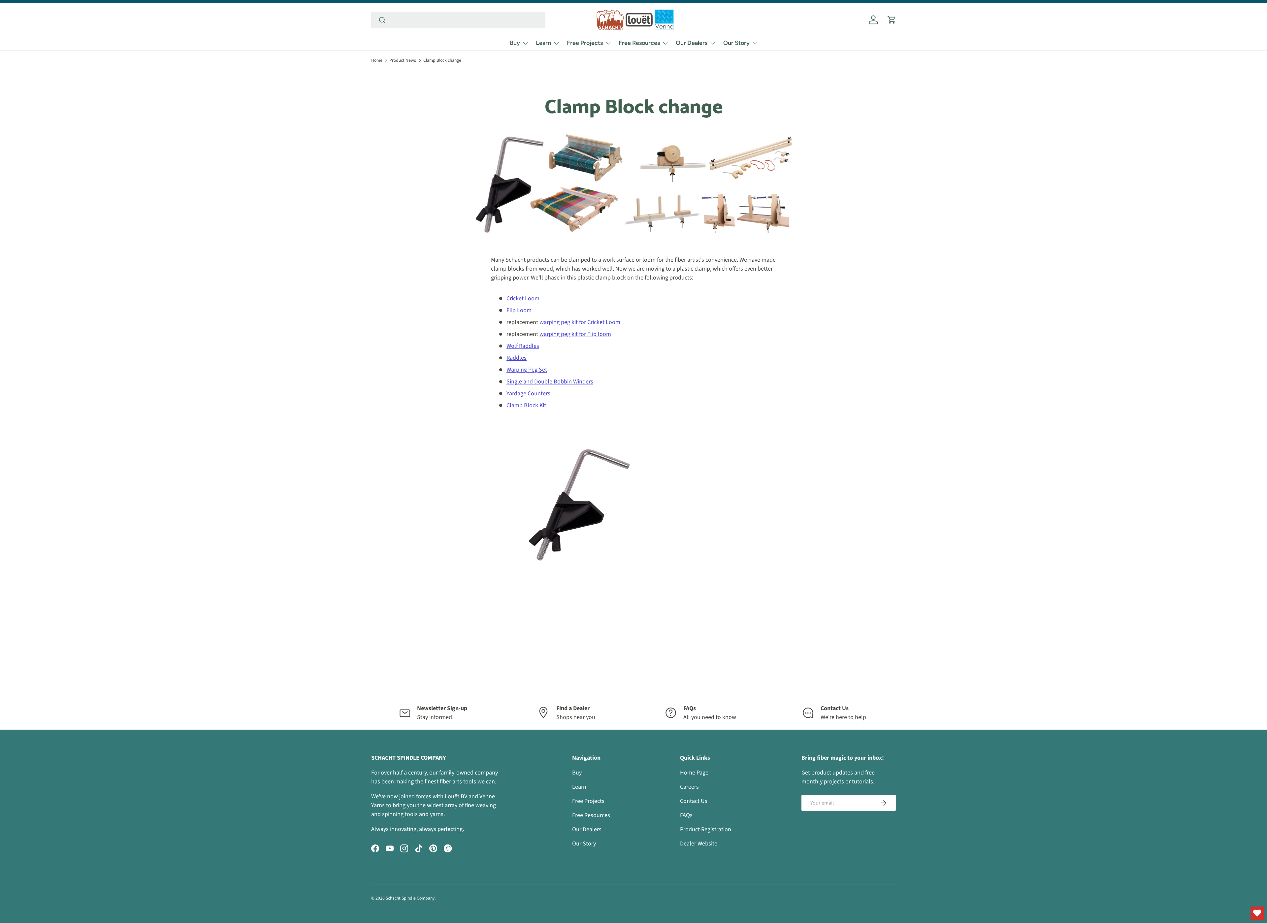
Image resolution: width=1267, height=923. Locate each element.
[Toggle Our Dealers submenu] (713, 43)
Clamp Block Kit (526, 405)
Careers (689, 787)
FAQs (686, 815)
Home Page (694, 773)
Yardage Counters (528, 393)
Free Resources (639, 43)
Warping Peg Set (526, 370)
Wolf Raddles (522, 346)
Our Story (736, 43)
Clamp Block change (442, 60)
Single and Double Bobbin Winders (549, 382)
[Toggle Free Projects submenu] (608, 43)
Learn (543, 43)
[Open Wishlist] (1257, 913)
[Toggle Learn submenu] (556, 43)
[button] (892, 20)
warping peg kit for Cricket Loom (579, 322)
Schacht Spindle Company (410, 898)
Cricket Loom (522, 298)
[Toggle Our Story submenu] (755, 43)
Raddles (516, 358)
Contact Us (693, 801)
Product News (402, 60)
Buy (515, 43)
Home (376, 60)
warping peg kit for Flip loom (575, 334)
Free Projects (585, 43)
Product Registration (705, 829)
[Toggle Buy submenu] (525, 43)
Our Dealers (691, 43)
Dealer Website (698, 844)
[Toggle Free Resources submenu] (665, 43)
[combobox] (458, 20)
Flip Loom (519, 310)
